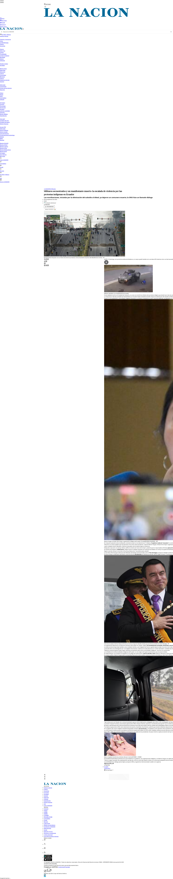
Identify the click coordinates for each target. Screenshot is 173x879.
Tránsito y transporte (5, 39)
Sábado (2, 137)
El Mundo (53, 189)
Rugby (1, 94)
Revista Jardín (3, 151)
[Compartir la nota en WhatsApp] (46, 261)
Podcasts (2, 112)
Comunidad (3, 75)
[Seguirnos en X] (45, 844)
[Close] (45, 775)
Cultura (2, 73)
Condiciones (61, 867)
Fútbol (1, 93)
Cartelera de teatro (5, 122)
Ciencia (2, 78)
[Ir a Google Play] (48, 857)
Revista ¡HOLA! (3, 145)
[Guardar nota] (46, 259)
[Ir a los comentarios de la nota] (48, 259)
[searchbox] (86, 32)
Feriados (2, 109)
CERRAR (2, 0)
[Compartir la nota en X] (46, 265)
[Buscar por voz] (171, 31)
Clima (1, 41)
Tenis (1, 96)
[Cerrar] (23, 29)
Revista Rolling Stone (5, 150)
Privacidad (67, 867)
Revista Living (3, 148)
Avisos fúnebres (4, 130)
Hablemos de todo (4, 80)
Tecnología (3, 106)
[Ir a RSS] (45, 852)
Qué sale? (2, 119)
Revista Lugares (4, 146)
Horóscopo (3, 107)
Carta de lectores (4, 133)
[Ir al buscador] (45, 6)
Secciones (4, 20)
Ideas (1, 138)
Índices (2, 59)
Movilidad (2, 57)
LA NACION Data (4, 42)
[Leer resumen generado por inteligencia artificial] (45, 259)
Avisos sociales (4, 132)
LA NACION (47, 189)
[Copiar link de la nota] (45, 263)
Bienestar (2, 77)
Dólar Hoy (2, 51)
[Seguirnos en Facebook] (45, 840)
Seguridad (2, 70)
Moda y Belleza (4, 114)
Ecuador (106, 766)
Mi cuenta (4, 26)
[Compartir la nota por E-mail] (48, 265)
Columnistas (3, 86)
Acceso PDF (3, 127)
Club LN (4, 24)
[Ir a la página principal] (86, 16)
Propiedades (3, 54)
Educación (2, 72)
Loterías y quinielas (5, 111)
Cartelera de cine (4, 120)
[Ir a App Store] (48, 860)
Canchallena (3, 98)
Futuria (2, 49)
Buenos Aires (3, 68)
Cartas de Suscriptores (6, 88)
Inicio (3, 18)
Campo (2, 52)
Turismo (2, 104)
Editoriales (2, 85)
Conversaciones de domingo (7, 135)
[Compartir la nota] (45, 261)
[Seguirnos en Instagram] (45, 848)
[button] (86, 105)
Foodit (3, 22)
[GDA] (48, 872)
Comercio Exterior (4, 55)
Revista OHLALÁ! (4, 143)
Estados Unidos (4, 64)
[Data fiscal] (45, 876)
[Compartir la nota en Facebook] (45, 265)
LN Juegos (2, 103)
